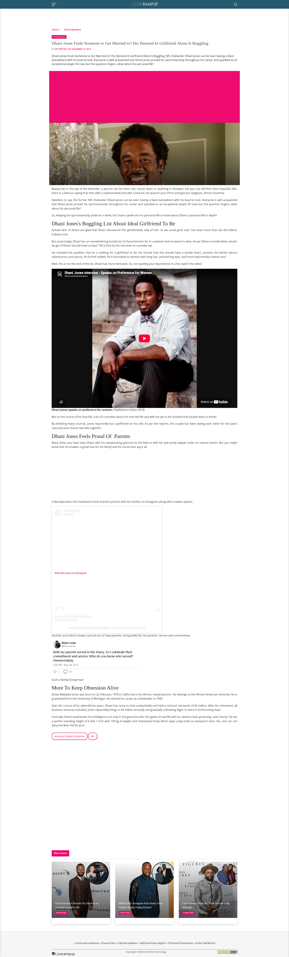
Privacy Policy (108, 943)
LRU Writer (61, 49)
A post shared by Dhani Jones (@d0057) (89, 628)
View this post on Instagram (70, 573)
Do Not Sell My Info (205, 943)
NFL (93, 736)
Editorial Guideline (127, 943)
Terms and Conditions (87, 943)
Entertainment (72, 29)
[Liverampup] (145, 4)
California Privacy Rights (152, 943)
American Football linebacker (69, 736)
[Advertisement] (144, 94)
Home (55, 29)
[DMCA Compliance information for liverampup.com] (227, 953)
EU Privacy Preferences (180, 943)
